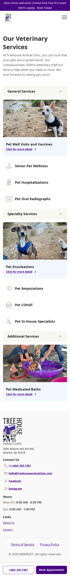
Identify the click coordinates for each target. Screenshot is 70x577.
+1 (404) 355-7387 (20, 465)
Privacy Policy (49, 544)
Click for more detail (19, 149)
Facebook (15, 481)
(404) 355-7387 (18, 570)
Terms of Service (22, 544)
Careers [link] (8, 529)
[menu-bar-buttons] (64, 18)
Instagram (15, 488)
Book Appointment (51, 570)
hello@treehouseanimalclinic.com (30, 473)
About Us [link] (8, 522)
